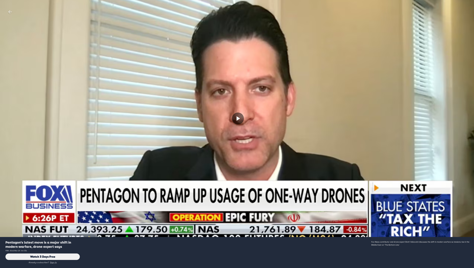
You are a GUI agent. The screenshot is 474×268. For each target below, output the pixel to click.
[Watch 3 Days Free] (238, 118)
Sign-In (53, 262)
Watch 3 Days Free (42, 256)
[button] (10, 12)
